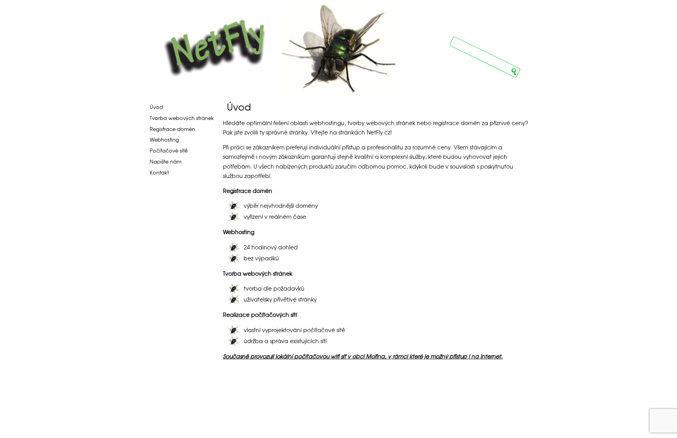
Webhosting (164, 140)
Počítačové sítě (169, 151)
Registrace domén (172, 129)
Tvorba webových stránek (182, 118)
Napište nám (165, 162)
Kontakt (159, 173)
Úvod (156, 107)
